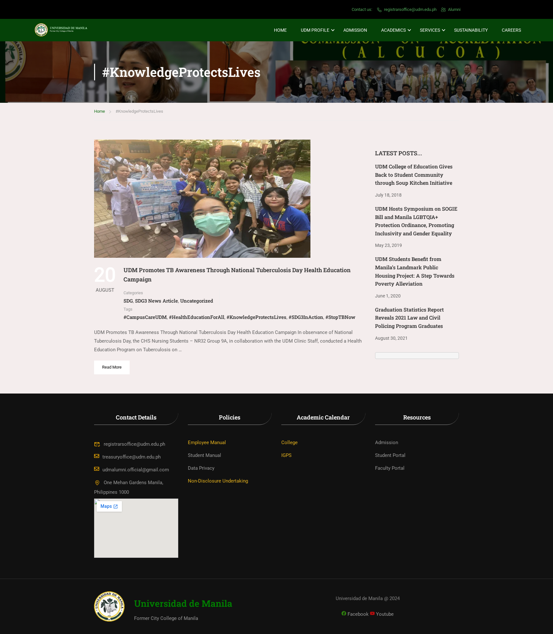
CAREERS (511, 30)
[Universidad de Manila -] (64, 30)
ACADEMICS (393, 30)
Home (280, 30)
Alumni (454, 9)
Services (430, 30)
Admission (355, 30)
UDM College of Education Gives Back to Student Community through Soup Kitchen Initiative (414, 174)
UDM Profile (315, 30)
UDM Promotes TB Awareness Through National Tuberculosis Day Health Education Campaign (237, 274)
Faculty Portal (390, 468)
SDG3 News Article (156, 300)
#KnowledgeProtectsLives (256, 317)
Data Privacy (201, 468)
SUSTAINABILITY (471, 30)
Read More (113, 365)
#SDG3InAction (306, 317)
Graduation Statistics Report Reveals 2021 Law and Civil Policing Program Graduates (409, 317)
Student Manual (204, 455)
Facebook (357, 614)
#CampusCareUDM (145, 317)
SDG (128, 300)
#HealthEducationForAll (196, 317)
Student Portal (390, 455)
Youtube (384, 614)
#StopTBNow (340, 317)
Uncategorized (196, 300)
